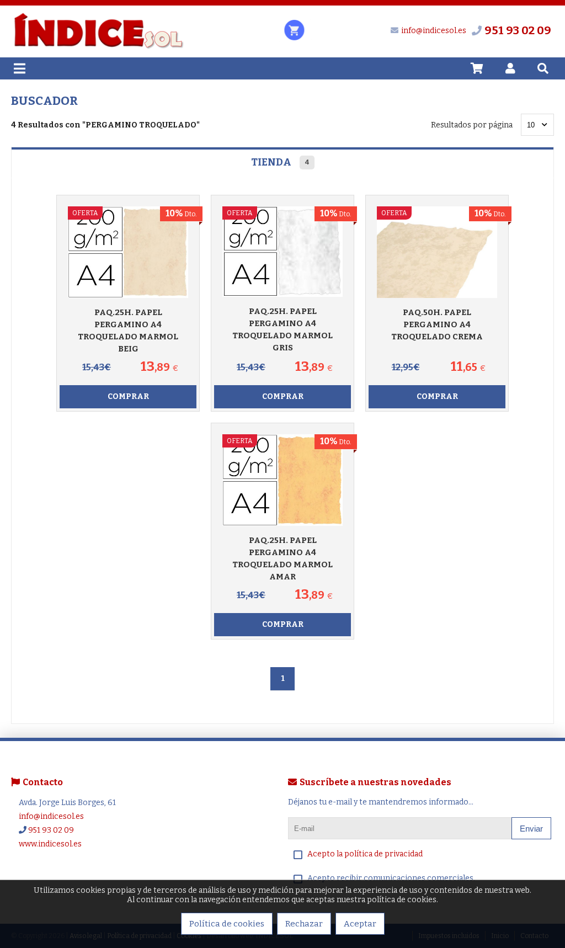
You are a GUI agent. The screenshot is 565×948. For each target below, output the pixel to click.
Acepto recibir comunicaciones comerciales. (391, 878)
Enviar (531, 828)
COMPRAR (128, 396)
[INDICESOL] (98, 47)
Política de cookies (226, 924)
